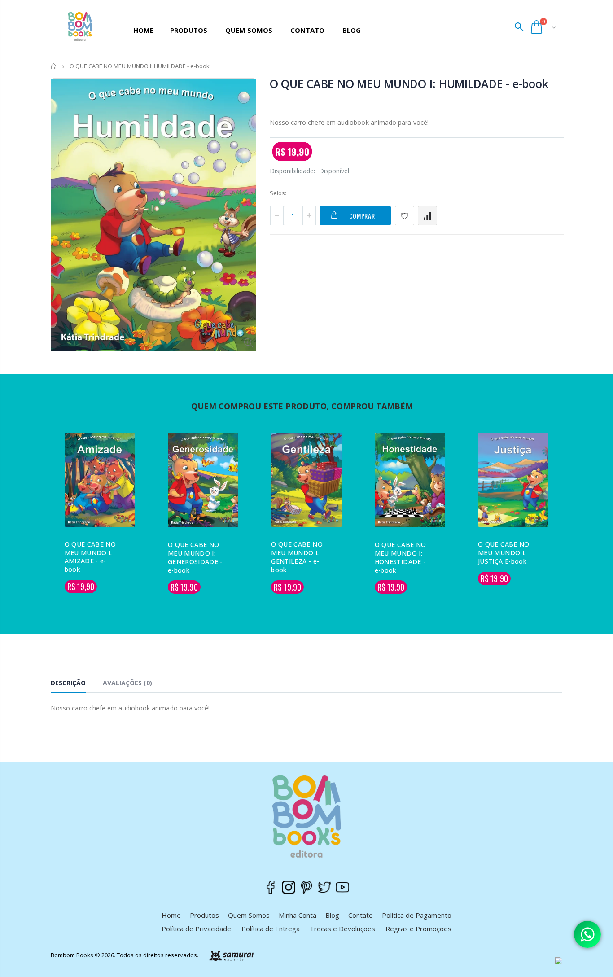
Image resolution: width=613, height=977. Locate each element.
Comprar (362, 215)
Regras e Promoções (418, 928)
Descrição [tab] (68, 683)
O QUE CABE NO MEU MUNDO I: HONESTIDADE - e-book (400, 557)
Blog (332, 915)
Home (171, 915)
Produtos (204, 915)
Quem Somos (249, 915)
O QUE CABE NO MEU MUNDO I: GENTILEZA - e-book (297, 557)
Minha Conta (297, 915)
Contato (360, 915)
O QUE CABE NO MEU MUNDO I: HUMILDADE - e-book (409, 83)
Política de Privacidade (196, 928)
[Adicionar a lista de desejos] (404, 215)
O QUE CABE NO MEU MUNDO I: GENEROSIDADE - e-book (195, 557)
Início (54, 66)
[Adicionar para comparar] (427, 215)
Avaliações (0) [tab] (127, 683)
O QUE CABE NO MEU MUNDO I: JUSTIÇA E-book (504, 552)
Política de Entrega (270, 928)
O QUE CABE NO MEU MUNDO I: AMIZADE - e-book (90, 557)
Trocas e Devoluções (342, 928)
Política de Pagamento (416, 915)
